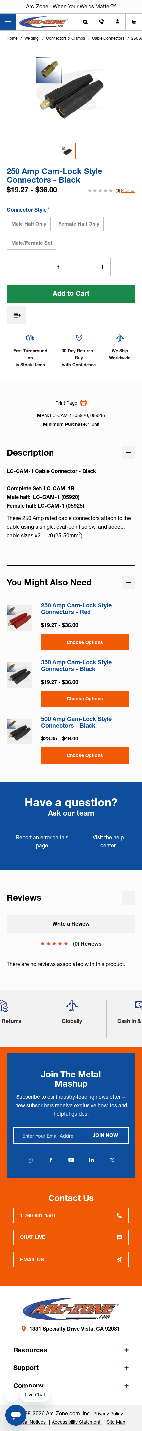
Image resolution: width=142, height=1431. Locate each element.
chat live (32, 1237)
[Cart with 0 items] (134, 22)
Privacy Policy (108, 1414)
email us (32, 1259)
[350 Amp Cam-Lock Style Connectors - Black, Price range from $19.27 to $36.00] (19, 675)
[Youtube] (71, 1160)
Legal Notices (32, 1422)
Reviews (128, 190)
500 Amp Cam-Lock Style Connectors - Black (76, 722)
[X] (112, 1160)
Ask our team (71, 813)
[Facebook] (50, 1160)
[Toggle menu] (8, 22)
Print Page (66, 403)
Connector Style (28, 209)
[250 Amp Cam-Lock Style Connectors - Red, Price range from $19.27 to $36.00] (19, 618)
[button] (72, 1008)
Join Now (105, 1135)
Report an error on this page (42, 841)
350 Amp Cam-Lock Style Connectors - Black (76, 665)
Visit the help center (108, 841)
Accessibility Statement (77, 1422)
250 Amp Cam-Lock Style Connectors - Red (76, 608)
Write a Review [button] (71, 923)
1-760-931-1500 (37, 1215)
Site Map (116, 1422)
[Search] (85, 22)
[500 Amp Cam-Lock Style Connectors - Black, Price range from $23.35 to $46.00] (19, 731)
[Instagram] (30, 1160)
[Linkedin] (91, 1160)
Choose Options (85, 642)
